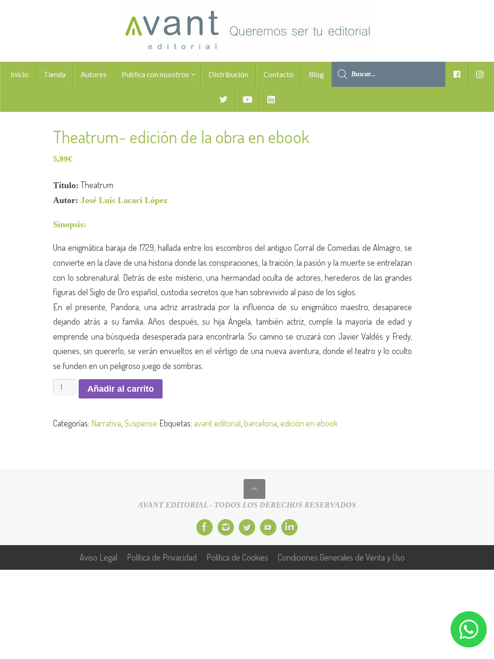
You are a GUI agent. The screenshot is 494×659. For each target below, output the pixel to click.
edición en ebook (309, 423)
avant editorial (217, 423)
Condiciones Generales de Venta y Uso (341, 557)
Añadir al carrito (120, 389)
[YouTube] (268, 527)
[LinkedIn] (289, 527)
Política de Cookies (237, 557)
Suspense (140, 423)
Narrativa (106, 423)
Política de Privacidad (162, 557)
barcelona (260, 423)
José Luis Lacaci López (124, 200)
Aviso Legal (98, 557)
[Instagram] (226, 527)
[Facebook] (204, 527)
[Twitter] (247, 527)
